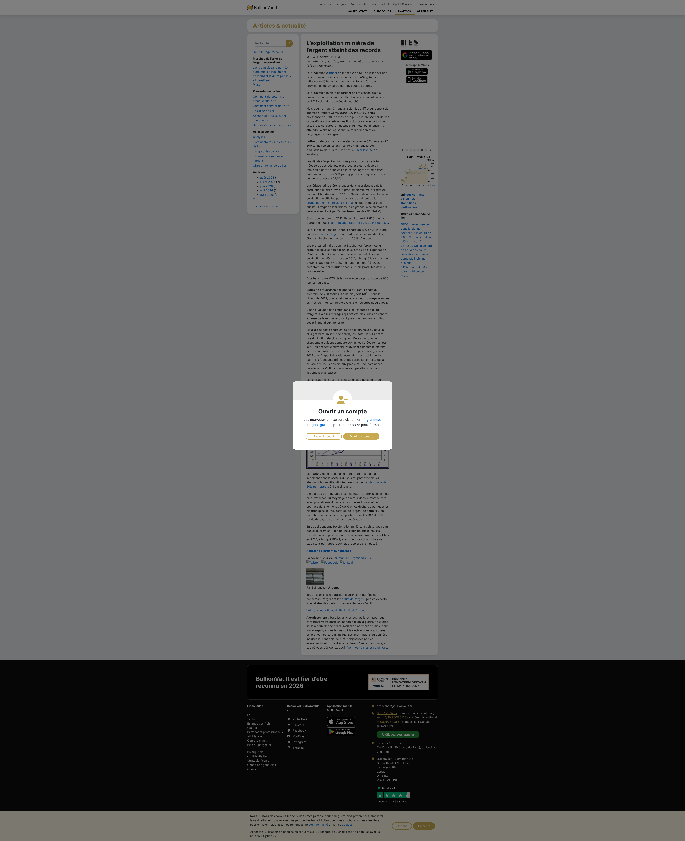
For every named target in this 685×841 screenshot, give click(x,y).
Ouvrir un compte (361, 436)
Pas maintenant (323, 436)
